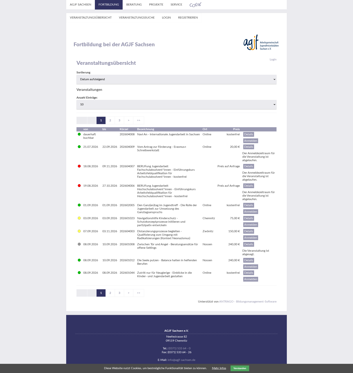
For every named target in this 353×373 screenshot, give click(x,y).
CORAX (195, 5)
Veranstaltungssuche (137, 17)
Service (176, 4)
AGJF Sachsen (80, 4)
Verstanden (239, 368)
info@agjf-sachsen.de (181, 359)
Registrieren (188, 17)
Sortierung (83, 72)
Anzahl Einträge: (87, 97)
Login (166, 17)
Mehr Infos (219, 368)
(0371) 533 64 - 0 (179, 348)
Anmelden (250, 140)
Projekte (156, 4)
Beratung (134, 4)
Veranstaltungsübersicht (91, 17)
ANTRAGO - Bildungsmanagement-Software (248, 301)
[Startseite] (261, 42)
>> (138, 120)
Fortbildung (109, 4)
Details (248, 134)
